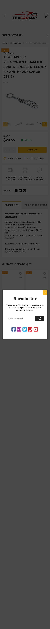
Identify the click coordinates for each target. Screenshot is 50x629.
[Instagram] (24, 329)
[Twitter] (19, 329)
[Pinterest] (30, 329)
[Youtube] (35, 329)
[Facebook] (13, 329)
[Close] (45, 292)
